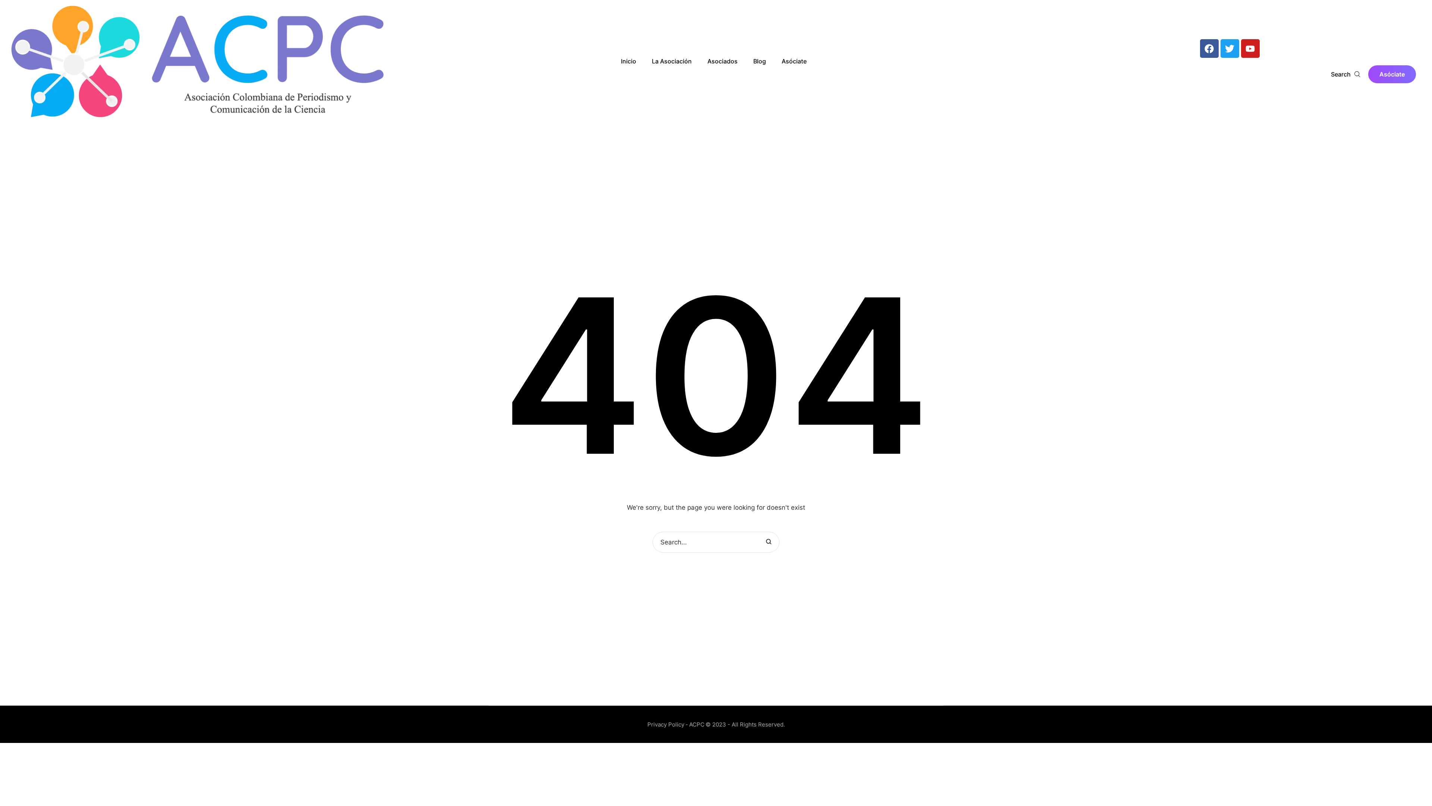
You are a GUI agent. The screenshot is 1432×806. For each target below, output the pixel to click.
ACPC (696, 724)
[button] (1392, 74)
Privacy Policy (665, 724)
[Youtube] (1250, 48)
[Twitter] (1230, 48)
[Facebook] (1209, 48)
